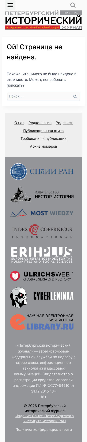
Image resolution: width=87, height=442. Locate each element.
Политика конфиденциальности (43, 429)
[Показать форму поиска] (73, 5)
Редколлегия (40, 123)
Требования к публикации (43, 138)
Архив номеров (43, 146)
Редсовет (64, 123)
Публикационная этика (43, 131)
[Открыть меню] (10, 5)
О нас (19, 123)
